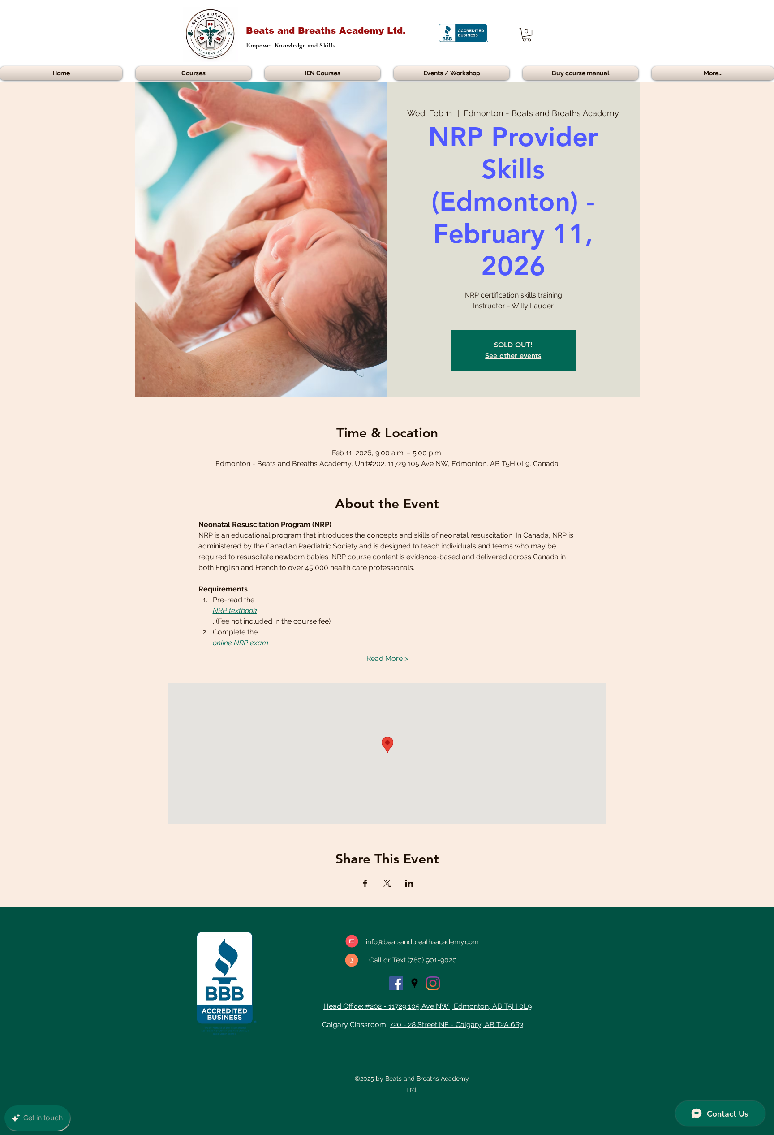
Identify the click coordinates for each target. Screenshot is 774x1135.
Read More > (387, 658)
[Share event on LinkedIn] (409, 883)
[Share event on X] (387, 883)
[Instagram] (433, 983)
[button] (527, 34)
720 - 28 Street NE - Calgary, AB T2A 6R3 (456, 1024)
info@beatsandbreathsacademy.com (422, 942)
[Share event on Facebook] (365, 883)
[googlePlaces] (414, 983)
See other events (513, 355)
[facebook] (396, 983)
